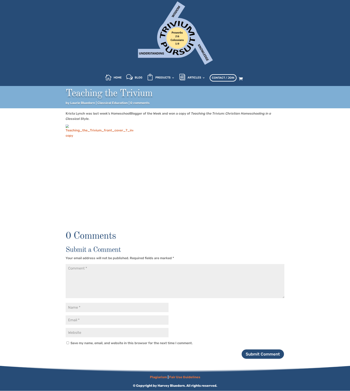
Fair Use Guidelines (184, 377)
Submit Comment (263, 354)
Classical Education (112, 103)
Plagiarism (158, 377)
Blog (138, 77)
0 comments (140, 103)
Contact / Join (223, 77)
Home (118, 77)
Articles (194, 77)
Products (163, 77)
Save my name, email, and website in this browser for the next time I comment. (131, 343)
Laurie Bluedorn (82, 103)
